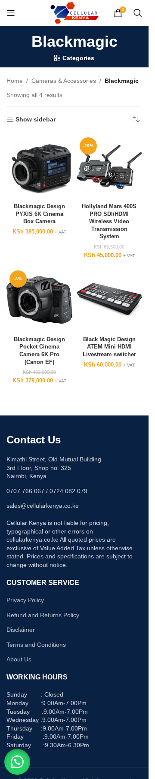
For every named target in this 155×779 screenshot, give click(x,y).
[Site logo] (74, 12)
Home (14, 80)
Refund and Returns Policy (42, 615)
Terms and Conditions (36, 644)
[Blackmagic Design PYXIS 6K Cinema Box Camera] (39, 167)
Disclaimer (20, 629)
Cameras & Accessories (63, 80)
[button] (17, 762)
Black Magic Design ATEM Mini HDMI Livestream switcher (109, 347)
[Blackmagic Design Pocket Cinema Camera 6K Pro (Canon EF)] (39, 300)
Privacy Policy (25, 600)
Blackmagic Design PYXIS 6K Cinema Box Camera (39, 213)
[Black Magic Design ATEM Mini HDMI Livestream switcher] (110, 300)
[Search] (137, 12)
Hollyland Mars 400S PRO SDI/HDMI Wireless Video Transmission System (109, 221)
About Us (18, 659)
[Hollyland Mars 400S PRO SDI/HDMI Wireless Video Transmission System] (110, 167)
